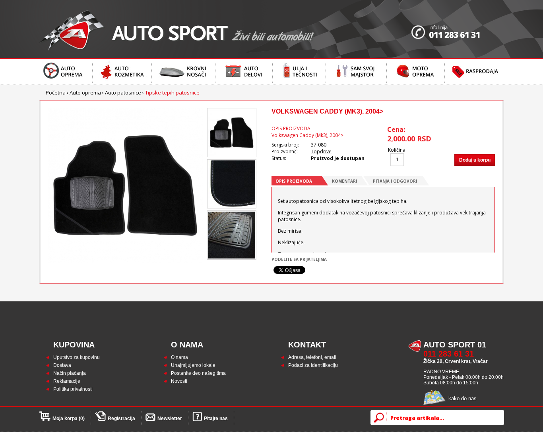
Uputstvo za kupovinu (76, 357)
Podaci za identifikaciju (313, 365)
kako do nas (462, 398)
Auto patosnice (123, 92)
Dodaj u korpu (475, 160)
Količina (396, 150)
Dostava (62, 365)
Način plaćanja (69, 373)
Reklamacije (66, 381)
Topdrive (321, 151)
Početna (56, 92)
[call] (457, 29)
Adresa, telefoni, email (312, 357)
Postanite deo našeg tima (198, 373)
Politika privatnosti (73, 389)
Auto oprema (85, 92)
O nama (179, 357)
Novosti (179, 381)
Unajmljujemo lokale (193, 365)
